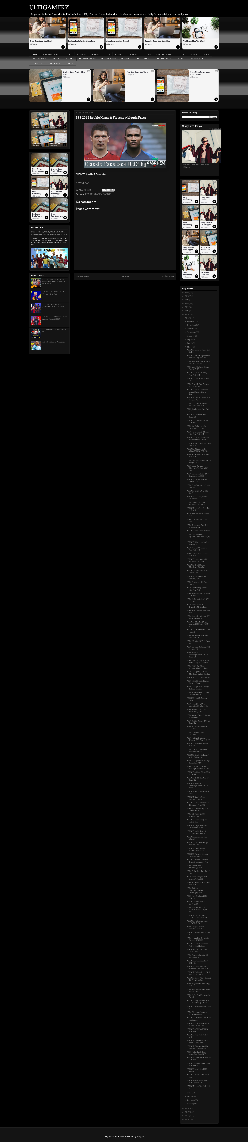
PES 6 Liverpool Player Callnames (195, 733)
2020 (187, 314)
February (190, 1100)
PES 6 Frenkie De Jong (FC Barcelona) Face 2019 (197, 503)
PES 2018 (133, 54)
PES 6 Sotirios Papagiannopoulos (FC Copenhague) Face (196, 890)
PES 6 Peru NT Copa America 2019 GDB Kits (198, 385)
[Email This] (103, 190)
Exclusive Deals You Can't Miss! (157, 41)
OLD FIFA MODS (54, 63)
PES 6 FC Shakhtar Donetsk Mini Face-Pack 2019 (197, 404)
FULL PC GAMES (142, 59)
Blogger (140, 1137)
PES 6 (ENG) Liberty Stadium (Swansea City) (198, 682)
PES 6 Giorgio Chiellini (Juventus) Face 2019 (195, 928)
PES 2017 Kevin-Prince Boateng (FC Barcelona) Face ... (199, 979)
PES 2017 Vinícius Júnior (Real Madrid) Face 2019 (198, 973)
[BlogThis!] (106, 190)
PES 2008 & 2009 (108, 59)
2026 (187, 293)
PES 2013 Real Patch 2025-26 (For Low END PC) (53, 293)
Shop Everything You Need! (41, 41)
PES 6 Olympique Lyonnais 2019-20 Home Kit (197, 1013)
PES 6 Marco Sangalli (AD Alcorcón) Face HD (197, 878)
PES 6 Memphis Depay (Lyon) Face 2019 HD (198, 368)
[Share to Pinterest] (113, 190)
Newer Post (82, 276)
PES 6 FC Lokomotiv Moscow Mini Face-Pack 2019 (198, 433)
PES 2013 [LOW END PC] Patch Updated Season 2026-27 (54, 318)
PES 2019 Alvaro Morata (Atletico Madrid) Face (196, 849)
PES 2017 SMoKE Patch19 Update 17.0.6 (197, 481)
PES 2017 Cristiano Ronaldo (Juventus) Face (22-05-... (197, 1047)
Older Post (168, 276)
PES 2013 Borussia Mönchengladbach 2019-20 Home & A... (197, 786)
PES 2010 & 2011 (39, 59)
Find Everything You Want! (193, 41)
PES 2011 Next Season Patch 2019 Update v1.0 (197, 1081)
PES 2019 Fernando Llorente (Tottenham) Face (197, 855)
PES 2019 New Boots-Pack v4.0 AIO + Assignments (198, 756)
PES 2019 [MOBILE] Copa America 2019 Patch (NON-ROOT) (198, 624)
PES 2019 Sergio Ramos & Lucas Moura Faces (197, 827)
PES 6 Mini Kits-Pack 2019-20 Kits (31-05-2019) (198, 362)
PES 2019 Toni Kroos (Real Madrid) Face (197, 821)
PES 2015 (125, 59)
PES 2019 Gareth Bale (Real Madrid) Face (197, 572)
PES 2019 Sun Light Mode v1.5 (198, 678)
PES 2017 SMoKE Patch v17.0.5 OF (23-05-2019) (197, 916)
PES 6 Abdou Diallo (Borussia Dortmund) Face (198, 693)
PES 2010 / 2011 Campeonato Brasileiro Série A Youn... (198, 439)
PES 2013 (147, 54)
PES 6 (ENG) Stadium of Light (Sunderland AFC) (198, 762)
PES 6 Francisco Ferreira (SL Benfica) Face (197, 956)
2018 (187, 1108)
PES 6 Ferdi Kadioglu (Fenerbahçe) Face (195, 866)
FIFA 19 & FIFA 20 (163, 54)
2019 (187, 318)
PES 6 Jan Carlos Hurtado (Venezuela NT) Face (196, 427)
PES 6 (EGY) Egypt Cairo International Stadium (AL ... (198, 705)
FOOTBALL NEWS (196, 59)
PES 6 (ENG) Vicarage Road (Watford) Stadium (197, 750)
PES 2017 (119, 54)
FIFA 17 (180, 59)
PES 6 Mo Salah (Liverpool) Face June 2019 (197, 636)
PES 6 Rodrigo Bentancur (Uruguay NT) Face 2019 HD (198, 739)
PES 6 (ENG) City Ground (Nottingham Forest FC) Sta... (199, 768)
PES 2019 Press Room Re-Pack (198, 531)
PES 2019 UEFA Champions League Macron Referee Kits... (197, 392)
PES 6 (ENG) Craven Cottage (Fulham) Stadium (198, 688)
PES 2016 (70, 59)
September (191, 332)
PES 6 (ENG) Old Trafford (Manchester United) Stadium (198, 673)
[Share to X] (108, 190)
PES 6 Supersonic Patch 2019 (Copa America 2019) (197, 475)
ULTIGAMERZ (49, 7)
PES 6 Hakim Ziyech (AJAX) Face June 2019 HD (198, 939)
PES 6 (107, 54)
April (189, 1093)
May (189, 347)
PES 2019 (95, 54)
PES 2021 (68, 54)
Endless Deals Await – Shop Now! (81, 41)
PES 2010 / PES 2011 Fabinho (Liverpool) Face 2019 (198, 804)
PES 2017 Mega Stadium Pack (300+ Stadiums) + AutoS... (198, 1002)
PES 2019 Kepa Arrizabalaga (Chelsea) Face (197, 844)
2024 (187, 300)
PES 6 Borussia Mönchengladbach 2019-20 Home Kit (197, 655)
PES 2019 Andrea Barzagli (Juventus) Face (196, 577)
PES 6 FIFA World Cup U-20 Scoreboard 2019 (197, 810)
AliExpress (33, 44)
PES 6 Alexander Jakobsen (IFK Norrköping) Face (198, 617)
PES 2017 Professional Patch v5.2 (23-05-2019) (197, 922)
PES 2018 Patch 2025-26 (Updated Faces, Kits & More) (53, 305)
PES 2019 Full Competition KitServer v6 (197, 498)
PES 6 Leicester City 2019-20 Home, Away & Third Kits (198, 662)
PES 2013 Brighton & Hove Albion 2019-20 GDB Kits (197, 450)
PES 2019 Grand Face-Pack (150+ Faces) (197, 951)
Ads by (215, 129)
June (189, 343)
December (191, 321)
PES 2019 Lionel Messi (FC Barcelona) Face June (197, 560)
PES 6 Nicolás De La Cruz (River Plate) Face (196, 711)
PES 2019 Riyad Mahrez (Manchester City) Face (196, 566)
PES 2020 (81, 54)
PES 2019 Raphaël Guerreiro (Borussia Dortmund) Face (197, 861)
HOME (34, 54)
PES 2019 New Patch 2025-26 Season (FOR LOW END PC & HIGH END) (53, 281)
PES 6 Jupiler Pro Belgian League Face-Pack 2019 (196, 1053)
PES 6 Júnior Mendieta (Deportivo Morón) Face (197, 606)
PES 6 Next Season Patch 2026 (53, 342)
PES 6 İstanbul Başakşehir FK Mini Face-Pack (198, 589)
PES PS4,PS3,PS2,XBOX (187, 54)
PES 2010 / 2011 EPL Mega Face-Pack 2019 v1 (197, 374)
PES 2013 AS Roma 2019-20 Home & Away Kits (197, 1042)
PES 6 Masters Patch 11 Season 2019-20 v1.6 (198, 716)
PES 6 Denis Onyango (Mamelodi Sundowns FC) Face (197, 468)
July (189, 340)
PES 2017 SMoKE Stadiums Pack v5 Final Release (197, 945)
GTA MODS (36, 63)
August (190, 336)
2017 (187, 1112)
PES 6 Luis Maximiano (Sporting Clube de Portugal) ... (198, 536)
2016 (187, 1116)
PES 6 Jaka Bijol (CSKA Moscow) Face (196, 815)
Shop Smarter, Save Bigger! (117, 41)
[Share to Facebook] (111, 190)
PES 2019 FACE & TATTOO (98, 194)
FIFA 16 (70, 63)
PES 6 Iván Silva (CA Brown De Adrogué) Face (199, 461)
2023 (187, 304)
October (190, 329)
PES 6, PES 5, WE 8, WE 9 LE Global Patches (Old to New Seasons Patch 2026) (49, 233)
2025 (187, 296)
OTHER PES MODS (87, 59)
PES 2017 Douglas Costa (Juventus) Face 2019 (196, 798)
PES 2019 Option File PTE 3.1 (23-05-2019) (198, 903)
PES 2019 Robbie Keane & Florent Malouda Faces (197, 832)
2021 (187, 311)
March (189, 1096)
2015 (187, 1119)
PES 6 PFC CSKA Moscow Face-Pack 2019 (197, 549)
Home (125, 276)
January (190, 1104)
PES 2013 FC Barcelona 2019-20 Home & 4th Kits (198, 1025)
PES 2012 (56, 59)
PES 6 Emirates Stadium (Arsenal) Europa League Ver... (197, 909)
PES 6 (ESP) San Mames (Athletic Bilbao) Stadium (197, 667)
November (191, 325)
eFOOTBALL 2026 (50, 54)
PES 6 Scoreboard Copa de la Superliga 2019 (197, 526)
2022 (187, 307)
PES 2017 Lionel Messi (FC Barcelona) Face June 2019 (197, 968)
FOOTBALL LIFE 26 (163, 59)
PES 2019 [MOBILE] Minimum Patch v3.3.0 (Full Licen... (199, 357)
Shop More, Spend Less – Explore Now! (201, 73)
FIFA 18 (206, 54)
